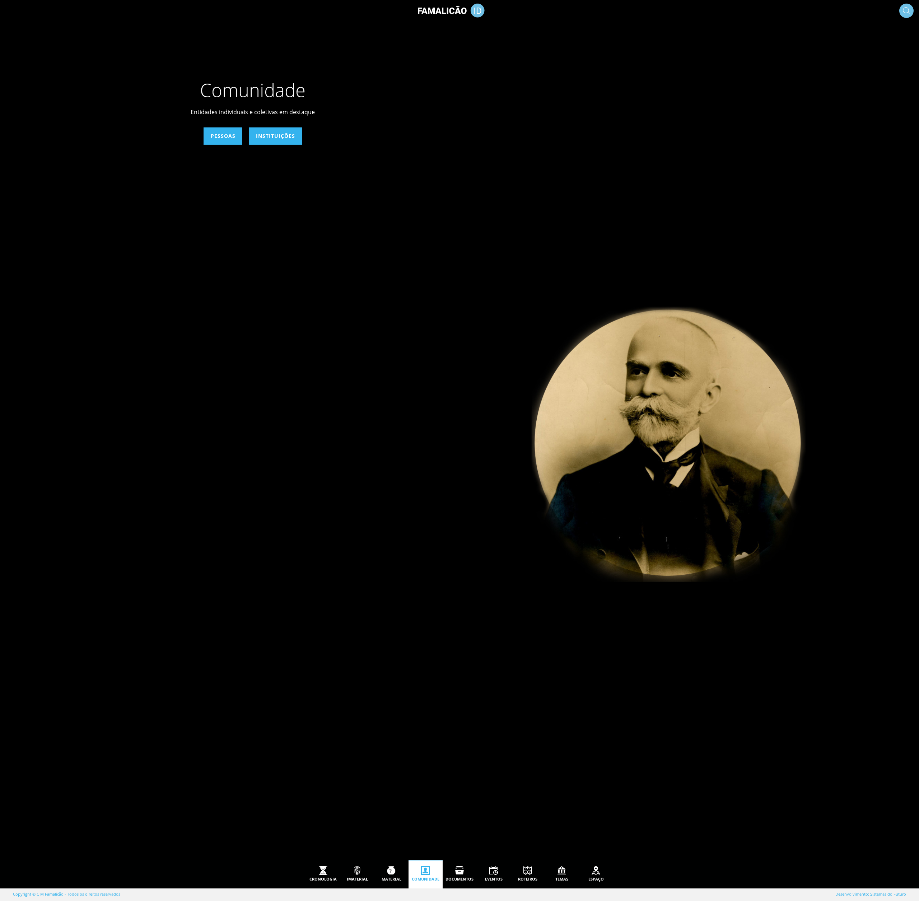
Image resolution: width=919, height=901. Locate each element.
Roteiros (527, 879)
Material (391, 879)
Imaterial (357, 879)
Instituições (275, 135)
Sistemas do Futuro (888, 894)
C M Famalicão (50, 894)
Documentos (459, 879)
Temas (561, 879)
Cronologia (323, 879)
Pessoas (222, 135)
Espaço (596, 879)
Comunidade (425, 879)
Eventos (494, 879)
